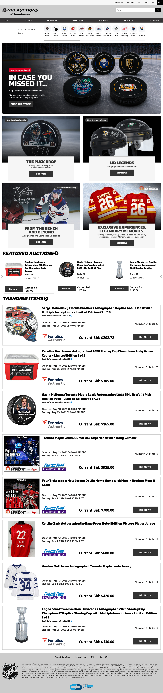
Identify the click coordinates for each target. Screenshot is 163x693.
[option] (29, 276)
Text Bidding (154, 20)
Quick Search (78, 20)
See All (20, 33)
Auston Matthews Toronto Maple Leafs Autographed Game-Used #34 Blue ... (144, 265)
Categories (52, 20)
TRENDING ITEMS (23, 299)
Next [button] (161, 276)
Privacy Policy (80, 657)
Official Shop (118, 3)
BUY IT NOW (103, 20)
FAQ (139, 3)
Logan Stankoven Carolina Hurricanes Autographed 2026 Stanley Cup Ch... (91, 265)
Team (6, 20)
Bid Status (128, 20)
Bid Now (13, 288)
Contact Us (104, 657)
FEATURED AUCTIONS (28, 253)
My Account (130, 3)
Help (146, 3)
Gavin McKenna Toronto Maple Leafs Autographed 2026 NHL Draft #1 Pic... (37, 265)
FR (153, 3)
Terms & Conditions (62, 657)
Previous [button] (1, 276)
